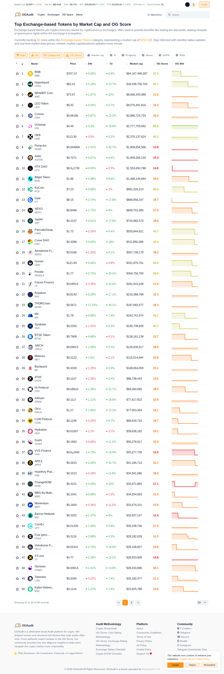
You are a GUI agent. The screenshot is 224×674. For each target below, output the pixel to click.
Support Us (143, 653)
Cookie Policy (143, 649)
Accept (175, 665)
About (79, 14)
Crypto (41, 14)
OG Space (67, 14)
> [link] (138, 602)
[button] (29, 64)
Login (204, 4)
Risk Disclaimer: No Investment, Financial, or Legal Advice (50, 653)
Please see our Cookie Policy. (195, 659)
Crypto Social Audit (106, 628)
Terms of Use (143, 636)
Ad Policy (141, 645)
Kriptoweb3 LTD (151, 669)
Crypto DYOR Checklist (109, 653)
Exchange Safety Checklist (110, 649)
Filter (22, 55)
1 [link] (125, 602)
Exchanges (53, 14)
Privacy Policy (144, 641)
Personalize (209, 665)
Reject (192, 665)
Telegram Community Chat (192, 649)
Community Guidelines (149, 632)
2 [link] (131, 602)
